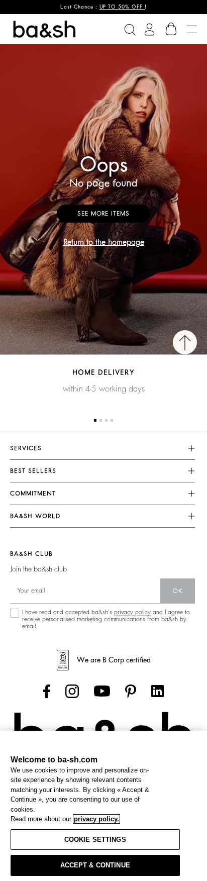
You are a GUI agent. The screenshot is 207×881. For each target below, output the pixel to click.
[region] (103, 806)
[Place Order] (171, 29)
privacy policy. (96, 819)
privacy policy (132, 612)
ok (177, 591)
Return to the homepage (103, 242)
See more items (103, 214)
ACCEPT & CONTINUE (95, 865)
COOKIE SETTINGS (95, 839)
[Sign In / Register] (149, 29)
